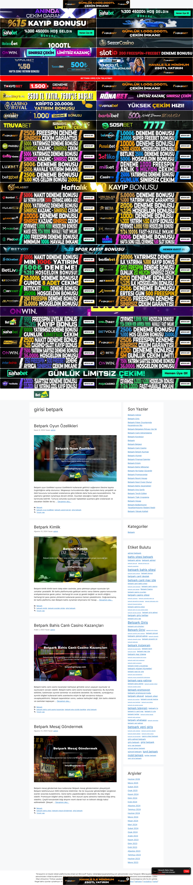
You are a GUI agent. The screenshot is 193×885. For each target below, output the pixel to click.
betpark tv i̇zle (150, 711)
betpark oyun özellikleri (45, 510)
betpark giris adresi (150, 613)
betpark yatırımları (153, 720)
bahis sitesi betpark (140, 556)
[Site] (48, 135)
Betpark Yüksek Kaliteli (138, 511)
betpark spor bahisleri (134, 702)
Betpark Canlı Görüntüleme (140, 433)
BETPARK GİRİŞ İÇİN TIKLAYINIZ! (96, 78)
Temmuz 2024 (134, 809)
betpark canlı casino (149, 586)
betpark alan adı (132, 563)
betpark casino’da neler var (146, 598)
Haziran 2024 (134, 813)
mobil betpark (135, 755)
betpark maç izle (143, 651)
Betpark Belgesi (135, 444)
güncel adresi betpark (136, 748)
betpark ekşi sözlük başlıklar (75, 709)
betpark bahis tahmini (134, 573)
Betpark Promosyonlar (138, 474)
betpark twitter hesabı (147, 714)
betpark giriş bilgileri (136, 626)
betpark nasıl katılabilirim (135, 674)
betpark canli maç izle (142, 580)
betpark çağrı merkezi (134, 731)
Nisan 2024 (133, 821)
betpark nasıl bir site (136, 672)
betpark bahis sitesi (44, 811)
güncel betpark (135, 751)
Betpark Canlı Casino (137, 448)
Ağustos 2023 (134, 851)
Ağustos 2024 (134, 806)
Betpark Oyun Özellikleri (56, 425)
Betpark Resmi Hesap (137, 478)
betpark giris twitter (138, 615)
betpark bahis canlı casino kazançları (50, 709)
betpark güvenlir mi (149, 639)
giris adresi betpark (137, 739)
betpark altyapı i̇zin (143, 563)
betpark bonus (147, 573)
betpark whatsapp (137, 720)
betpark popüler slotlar (56, 608)
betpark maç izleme (137, 654)
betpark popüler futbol (151, 684)
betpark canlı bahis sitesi (137, 584)
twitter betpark (150, 755)
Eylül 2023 (132, 847)
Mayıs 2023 (133, 862)
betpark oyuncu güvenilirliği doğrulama (139, 677)
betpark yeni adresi (135, 723)
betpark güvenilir (153, 636)
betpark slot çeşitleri (134, 699)
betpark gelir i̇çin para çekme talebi (138, 610)
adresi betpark (134, 553)
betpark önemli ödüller (134, 733)
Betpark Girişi (136, 629)
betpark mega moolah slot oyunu (137, 657)
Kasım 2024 (133, 794)
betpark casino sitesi (138, 595)
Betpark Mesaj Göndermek (58, 726)
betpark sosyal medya (149, 699)
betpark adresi (148, 560)
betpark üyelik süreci (148, 733)
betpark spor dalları (147, 702)
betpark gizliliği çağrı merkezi (136, 633)
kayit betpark (150, 751)
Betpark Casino (147, 589)
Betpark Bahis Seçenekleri (139, 486)
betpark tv (153, 708)
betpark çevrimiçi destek (148, 731)
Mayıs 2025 (133, 783)
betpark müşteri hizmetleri (140, 668)
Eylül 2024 (132, 802)
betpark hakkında (133, 642)
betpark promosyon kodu (139, 693)
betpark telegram (137, 708)
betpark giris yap (134, 619)
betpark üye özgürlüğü (134, 736)
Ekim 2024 (132, 798)
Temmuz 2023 (134, 855)
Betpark (39, 507)
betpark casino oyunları (137, 592)
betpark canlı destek (134, 589)
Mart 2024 (132, 824)
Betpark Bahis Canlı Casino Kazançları (69, 625)
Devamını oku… (64, 501)
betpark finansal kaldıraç (135, 604)
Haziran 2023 (134, 859)
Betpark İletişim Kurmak (138, 452)
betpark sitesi (151, 696)
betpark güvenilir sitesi (134, 639)
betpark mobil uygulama (135, 663)
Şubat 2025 (133, 787)
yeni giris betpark (135, 758)
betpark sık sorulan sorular (135, 705)
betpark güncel (152, 633)
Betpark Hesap (134, 501)
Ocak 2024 (133, 832)
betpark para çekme (135, 684)
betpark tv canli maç (136, 711)
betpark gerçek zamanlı (134, 612)
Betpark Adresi (134, 415)
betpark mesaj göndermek (62, 811)
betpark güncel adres (138, 636)
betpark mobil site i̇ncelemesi (136, 660)
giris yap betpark (134, 745)
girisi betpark (76, 510)
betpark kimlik (42, 608)
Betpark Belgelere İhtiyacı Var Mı (142, 429)
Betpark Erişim (134, 463)
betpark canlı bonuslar (134, 586)
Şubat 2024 (133, 828)
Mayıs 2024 (133, 817)
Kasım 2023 (133, 840)
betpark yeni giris (140, 727)
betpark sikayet (136, 696)
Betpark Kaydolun (136, 437)
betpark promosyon (139, 689)
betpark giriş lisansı (152, 630)
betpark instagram (139, 645)
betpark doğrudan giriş (151, 601)
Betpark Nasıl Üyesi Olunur (140, 482)
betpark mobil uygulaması (138, 666)
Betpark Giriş (133, 419)
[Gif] (96, 187)
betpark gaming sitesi (136, 607)
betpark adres (134, 560)
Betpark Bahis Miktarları (138, 467)
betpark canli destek (138, 576)
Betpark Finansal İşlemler (139, 459)
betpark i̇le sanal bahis (134, 649)
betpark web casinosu (134, 717)
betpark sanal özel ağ (63, 510)
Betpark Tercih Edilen (137, 493)
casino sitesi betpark (150, 736)
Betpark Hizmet (135, 456)
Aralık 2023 (133, 836)
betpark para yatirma (139, 680)
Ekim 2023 (132, 843)
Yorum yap (41, 512)
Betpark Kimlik (47, 527)
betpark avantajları (133, 566)
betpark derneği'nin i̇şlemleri (136, 601)
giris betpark (134, 742)
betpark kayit (147, 649)
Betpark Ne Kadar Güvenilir (140, 471)
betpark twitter (133, 714)
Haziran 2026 (134, 779)
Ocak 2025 (132, 790)
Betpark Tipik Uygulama (138, 497)
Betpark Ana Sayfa (136, 490)
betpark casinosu (133, 598)
